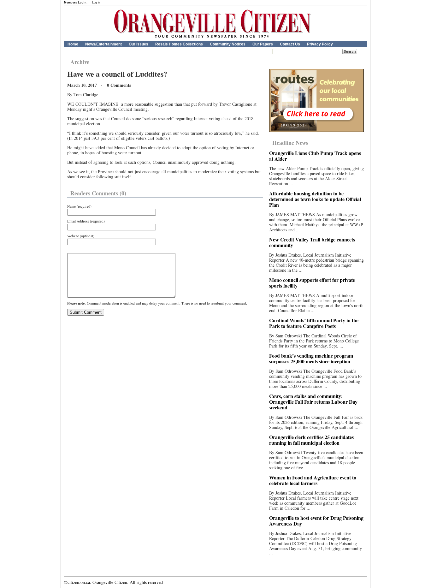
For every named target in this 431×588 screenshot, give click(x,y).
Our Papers (262, 44)
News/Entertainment (103, 44)
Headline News (290, 143)
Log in (96, 2)
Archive (79, 62)
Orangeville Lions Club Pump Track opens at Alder (315, 155)
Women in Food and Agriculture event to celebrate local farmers (312, 480)
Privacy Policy (320, 44)
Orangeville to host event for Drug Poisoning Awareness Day (316, 520)
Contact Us (290, 44)
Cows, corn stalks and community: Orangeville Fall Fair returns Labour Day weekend (313, 401)
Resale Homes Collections (179, 44)
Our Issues (138, 44)
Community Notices (227, 44)
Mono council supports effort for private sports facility (312, 282)
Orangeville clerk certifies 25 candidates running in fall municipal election (311, 439)
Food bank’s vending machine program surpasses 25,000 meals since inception (311, 358)
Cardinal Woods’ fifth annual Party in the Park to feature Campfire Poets (313, 323)
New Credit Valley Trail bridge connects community (312, 242)
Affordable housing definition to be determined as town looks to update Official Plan (315, 199)
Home (73, 44)
